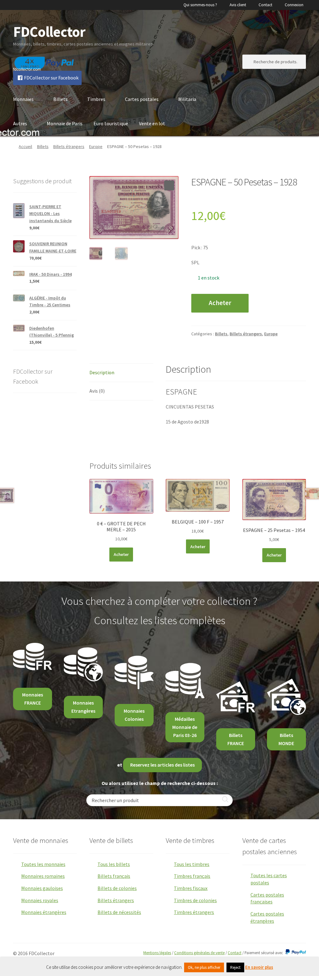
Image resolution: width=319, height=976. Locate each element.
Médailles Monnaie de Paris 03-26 (184, 727)
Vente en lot (152, 123)
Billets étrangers (68, 146)
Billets (60, 99)
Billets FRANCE (235, 739)
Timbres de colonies (195, 900)
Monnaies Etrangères (83, 707)
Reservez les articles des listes (162, 765)
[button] (169, 185)
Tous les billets (114, 864)
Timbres (96, 99)
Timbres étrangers (194, 912)
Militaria (187, 99)
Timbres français (192, 876)
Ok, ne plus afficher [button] (204, 967)
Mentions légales (157, 952)
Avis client (238, 4)
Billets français (114, 876)
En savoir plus (259, 967)
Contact (265, 4)
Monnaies (23, 99)
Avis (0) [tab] (97, 391)
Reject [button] (235, 967)
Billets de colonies (117, 888)
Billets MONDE (286, 739)
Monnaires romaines (43, 876)
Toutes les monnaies (43, 864)
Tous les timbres (191, 864)
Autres (20, 123)
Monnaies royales (39, 900)
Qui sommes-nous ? (200, 4)
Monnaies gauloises (42, 888)
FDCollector (49, 31)
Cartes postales (142, 99)
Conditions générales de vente (199, 952)
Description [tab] (101, 372)
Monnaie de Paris (65, 123)
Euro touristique (110, 123)
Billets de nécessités (119, 912)
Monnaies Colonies (134, 715)
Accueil (25, 146)
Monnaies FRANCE (32, 698)
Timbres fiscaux (190, 888)
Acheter (220, 303)
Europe (95, 146)
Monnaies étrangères (43, 912)
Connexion (294, 4)
